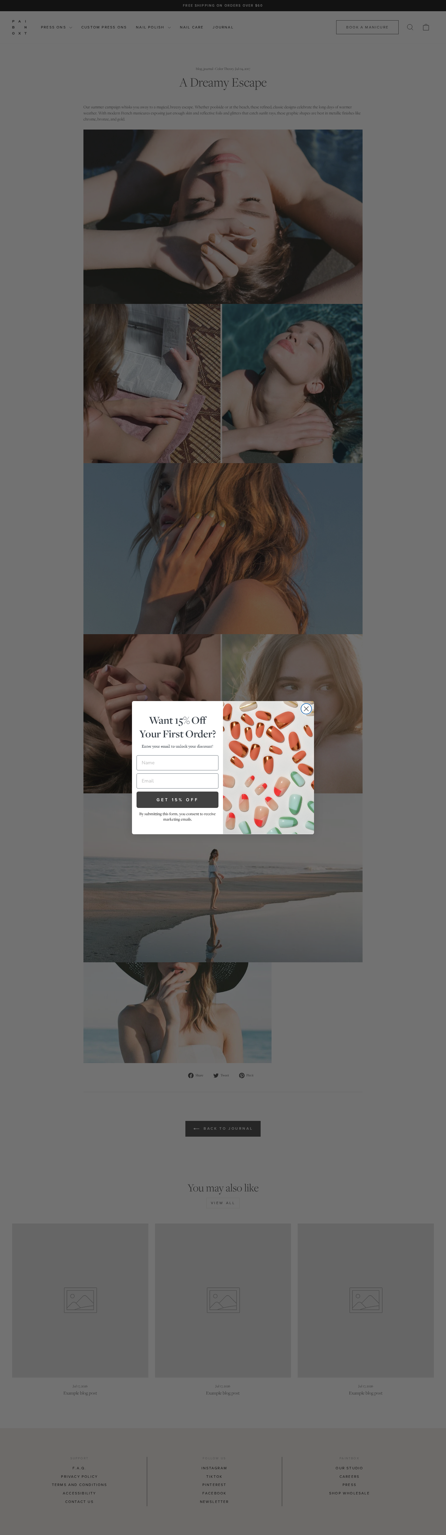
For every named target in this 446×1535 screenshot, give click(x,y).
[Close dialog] (306, 708)
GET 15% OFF (178, 800)
